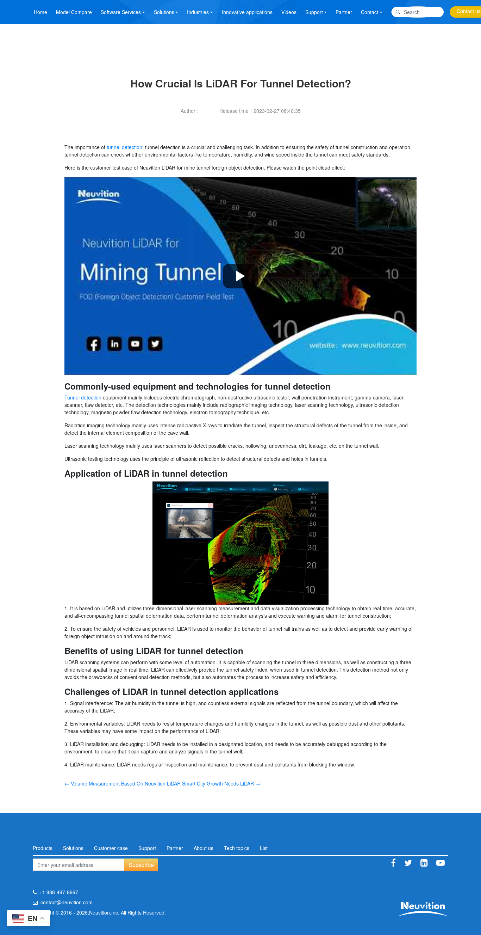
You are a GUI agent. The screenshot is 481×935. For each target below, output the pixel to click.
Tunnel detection (82, 397)
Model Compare (74, 12)
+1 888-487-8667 (58, 892)
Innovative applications (247, 12)
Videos (288, 12)
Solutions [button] (164, 12)
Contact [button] (369, 12)
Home (40, 12)
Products (42, 847)
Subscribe (141, 865)
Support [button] (314, 12)
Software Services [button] (121, 12)
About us (203, 847)
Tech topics (236, 847)
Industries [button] (198, 12)
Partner (344, 12)
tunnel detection (124, 147)
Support (147, 847)
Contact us (469, 10)
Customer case (111, 847)
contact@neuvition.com (66, 902)
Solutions (73, 847)
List (264, 847)
